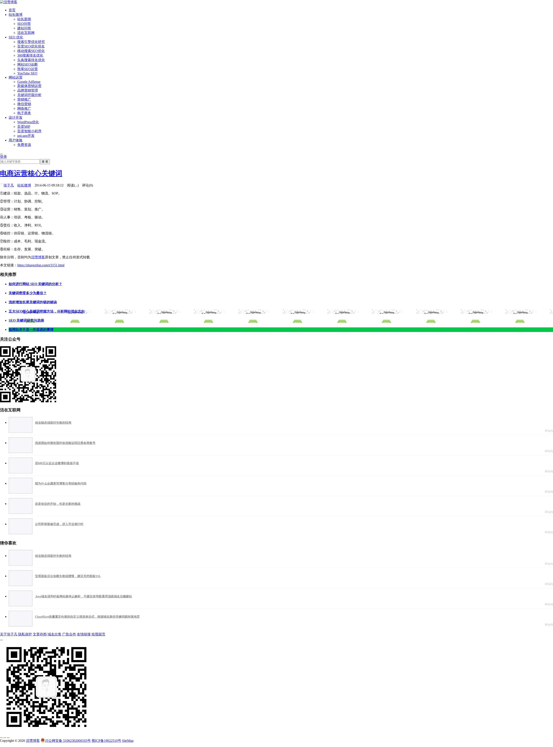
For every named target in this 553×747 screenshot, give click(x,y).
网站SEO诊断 (27, 64)
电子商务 (24, 113)
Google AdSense (28, 82)
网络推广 (24, 108)
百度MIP (23, 126)
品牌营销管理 (27, 90)
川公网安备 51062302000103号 (68, 740)
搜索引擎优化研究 (31, 42)
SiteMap (127, 740)
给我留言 (98, 634)
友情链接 (84, 634)
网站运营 (15, 77)
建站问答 (24, 28)
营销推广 (24, 99)
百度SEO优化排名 (31, 46)
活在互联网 (26, 33)
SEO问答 (24, 23)
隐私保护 (25, 634)
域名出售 (54, 634)
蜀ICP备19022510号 (106, 740)
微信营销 (24, 104)
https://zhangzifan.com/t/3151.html (40, 265)
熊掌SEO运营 (27, 69)
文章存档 (40, 634)
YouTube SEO (27, 73)
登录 (3, 156)
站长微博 (15, 14)
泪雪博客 (38, 257)
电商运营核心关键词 (31, 173)
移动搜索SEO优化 (31, 51)
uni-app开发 (26, 135)
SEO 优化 (16, 37)
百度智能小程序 (29, 131)
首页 (12, 10)
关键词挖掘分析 (29, 95)
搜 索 (45, 161)
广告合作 (69, 634)
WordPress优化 (28, 122)
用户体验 (15, 140)
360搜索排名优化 (30, 55)
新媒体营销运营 (29, 86)
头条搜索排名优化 (31, 60)
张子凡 (8, 185)
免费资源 (24, 145)
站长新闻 (24, 19)
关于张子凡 (8, 634)
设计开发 (15, 117)
